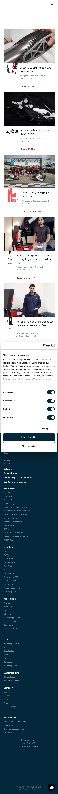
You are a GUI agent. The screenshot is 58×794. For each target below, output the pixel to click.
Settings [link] (46, 428)
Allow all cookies (29, 437)
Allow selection (29, 446)
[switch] (51, 401)
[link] (43, 346)
